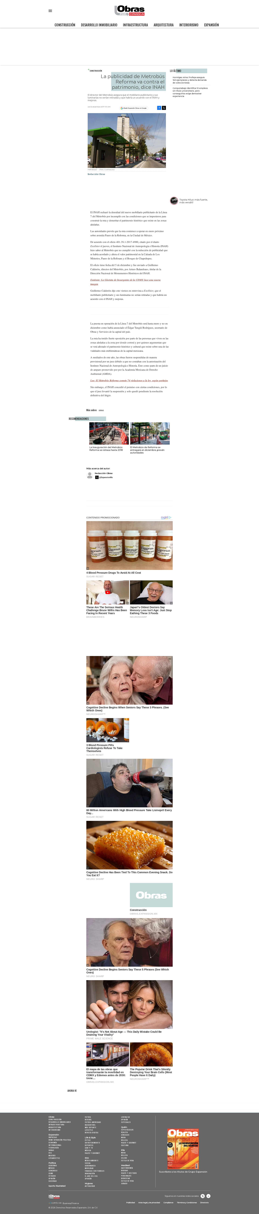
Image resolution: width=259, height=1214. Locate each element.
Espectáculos (127, 1130)
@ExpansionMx (106, 477)
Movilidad (89, 1168)
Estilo (88, 1140)
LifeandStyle (54, 1158)
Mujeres (52, 1155)
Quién (124, 1127)
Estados (52, 1176)
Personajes (126, 1176)
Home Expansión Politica (60, 1140)
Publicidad (130, 1203)
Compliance (168, 1203)
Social (88, 1163)
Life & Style (90, 1137)
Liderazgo (125, 1117)
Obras (51, 1117)
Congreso (53, 1170)
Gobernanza (90, 1165)
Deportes (89, 1145)
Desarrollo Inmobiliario (99, 24)
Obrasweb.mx (208, 1196)
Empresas (53, 1137)
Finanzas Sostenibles (94, 1171)
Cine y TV (89, 1148)
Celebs (124, 1158)
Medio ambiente (91, 1160)
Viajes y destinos (129, 1173)
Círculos (125, 1135)
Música (88, 1150)
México (51, 1168)
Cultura (125, 1145)
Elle (123, 1150)
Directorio (204, 1203)
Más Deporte (90, 1127)
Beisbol (88, 1119)
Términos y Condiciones (187, 1203)
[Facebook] (159, 108)
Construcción (65, 24)
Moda (123, 1137)
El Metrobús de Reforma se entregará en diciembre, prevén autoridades (147, 450)
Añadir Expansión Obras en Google (134, 108)
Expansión (211, 24)
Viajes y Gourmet (92, 1153)
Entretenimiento (92, 1143)
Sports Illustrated (57, 1186)
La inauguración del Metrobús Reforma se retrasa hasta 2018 (106, 448)
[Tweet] (164, 108)
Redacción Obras (104, 473)
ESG (50, 1153)
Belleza (124, 1140)
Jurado (124, 1183)
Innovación (90, 1173)
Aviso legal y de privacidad (149, 1203)
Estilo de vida (127, 1160)
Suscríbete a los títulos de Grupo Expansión (183, 1171)
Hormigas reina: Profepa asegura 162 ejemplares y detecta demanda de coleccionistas (190, 80)
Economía (53, 1142)
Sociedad (53, 1181)
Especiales (126, 1122)
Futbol (88, 1117)
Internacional (55, 1145)
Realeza (124, 1132)
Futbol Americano (93, 1122)
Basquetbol (90, 1125)
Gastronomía (127, 1168)
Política (52, 1163)
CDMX (51, 1173)
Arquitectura (164, 24)
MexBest (125, 1165)
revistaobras (203, 1196)
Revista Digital (91, 1132)
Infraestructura (135, 24)
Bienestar (125, 1178)
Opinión (52, 1178)
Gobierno (53, 1165)
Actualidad (90, 1186)
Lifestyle (89, 1130)
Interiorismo (188, 24)
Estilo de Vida (127, 1181)
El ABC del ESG (91, 1176)
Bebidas (124, 1170)
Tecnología (54, 1147)
